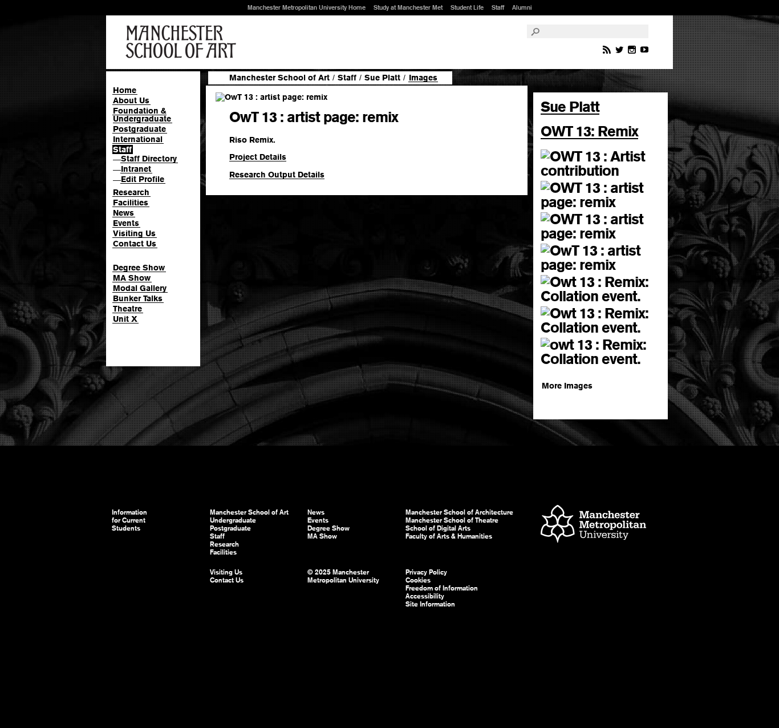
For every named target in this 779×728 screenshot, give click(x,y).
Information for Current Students (129, 520)
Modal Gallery (140, 288)
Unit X (125, 318)
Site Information (430, 604)
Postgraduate (139, 129)
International (138, 139)
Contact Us (134, 243)
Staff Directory (149, 158)
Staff (498, 7)
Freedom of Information (441, 588)
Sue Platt (382, 77)
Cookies (418, 580)
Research (131, 192)
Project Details (257, 156)
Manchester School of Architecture (459, 512)
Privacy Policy (426, 572)
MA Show (132, 277)
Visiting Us (134, 233)
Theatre (127, 308)
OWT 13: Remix (589, 131)
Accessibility (424, 596)
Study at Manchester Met (408, 7)
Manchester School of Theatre (451, 520)
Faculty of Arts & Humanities (448, 536)
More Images (567, 385)
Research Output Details (276, 174)
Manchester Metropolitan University (593, 525)
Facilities (130, 202)
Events (126, 223)
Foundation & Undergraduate (142, 114)
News (123, 212)
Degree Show (139, 267)
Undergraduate (233, 520)
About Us (131, 100)
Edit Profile (142, 179)
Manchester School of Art (183, 42)
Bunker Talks (138, 298)
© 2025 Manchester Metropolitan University (343, 576)
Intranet (136, 168)
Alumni (522, 7)
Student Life (467, 7)
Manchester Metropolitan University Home (307, 7)
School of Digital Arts (437, 528)
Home (124, 90)
